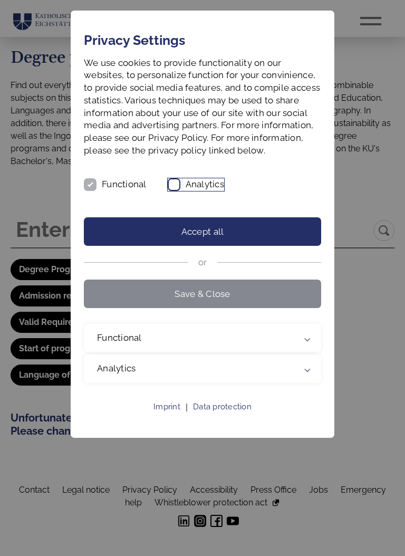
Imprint (166, 419)
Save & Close (202, 294)
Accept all (202, 231)
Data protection (222, 419)
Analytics (205, 184)
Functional (124, 184)
